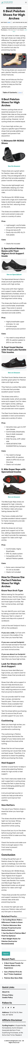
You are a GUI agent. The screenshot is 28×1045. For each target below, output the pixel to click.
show (20, 92)
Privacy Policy (7, 995)
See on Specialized (14, 275)
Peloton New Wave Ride (13, 978)
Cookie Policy (7, 997)
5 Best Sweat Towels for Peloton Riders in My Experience (13, 965)
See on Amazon (14, 373)
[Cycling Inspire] (7, 2)
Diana (8, 22)
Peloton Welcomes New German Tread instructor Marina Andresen (11, 927)
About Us (5, 992)
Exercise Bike (10, 8)
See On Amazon (14, 166)
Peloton (18, 8)
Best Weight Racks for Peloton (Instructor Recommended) (11, 941)
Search (6, 954)
